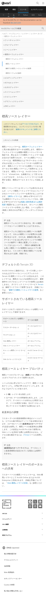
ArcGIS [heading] (4, 513)
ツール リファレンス (19, 15)
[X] (35, 502)
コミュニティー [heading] (7, 519)
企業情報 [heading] (5, 530)
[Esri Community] (30, 506)
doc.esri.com (15, 23)
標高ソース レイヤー (13, 64)
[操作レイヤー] (14, 196)
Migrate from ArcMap (41, 15)
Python (25, 15)
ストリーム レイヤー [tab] (12, 92)
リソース (23, 9)
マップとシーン (14, 34)
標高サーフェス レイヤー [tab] (14, 54)
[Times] (26, 435)
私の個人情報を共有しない (13, 591)
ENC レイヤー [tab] (10, 106)
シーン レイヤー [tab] (11, 50)
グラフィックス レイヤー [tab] (14, 101)
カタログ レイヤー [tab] (12, 87)
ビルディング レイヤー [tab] (13, 78)
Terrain (40, 284)
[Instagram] (35, 506)
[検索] (37, 3)
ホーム (3, 15)
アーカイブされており (30, 124)
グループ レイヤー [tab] (12, 45)
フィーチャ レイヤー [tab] (12, 40)
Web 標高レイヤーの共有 (17, 483)
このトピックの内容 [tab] (10, 140)
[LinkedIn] (40, 502)
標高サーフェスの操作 (13, 73)
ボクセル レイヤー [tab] (12, 83)
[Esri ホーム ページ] (6, 3)
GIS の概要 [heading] (5, 524)
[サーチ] (43, 28)
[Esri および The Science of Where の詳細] (6, 504)
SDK (33, 15)
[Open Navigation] (43, 3)
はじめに (8, 15)
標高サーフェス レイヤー (13, 36)
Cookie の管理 (9, 585)
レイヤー (25, 34)
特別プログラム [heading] (7, 535)
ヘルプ (14, 15)
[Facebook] (30, 502)
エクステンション (37, 9)
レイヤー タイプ (36, 34)
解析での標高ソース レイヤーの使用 (18, 68)
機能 (14, 9)
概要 (6, 9)
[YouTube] (40, 506)
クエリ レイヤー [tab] (11, 97)
